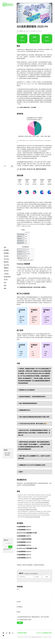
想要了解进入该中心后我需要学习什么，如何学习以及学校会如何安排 (34, 457)
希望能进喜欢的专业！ (25, 410)
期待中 (21, 472)
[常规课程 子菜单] (9, 253)
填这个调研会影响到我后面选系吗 (28, 403)
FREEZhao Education (28, 637)
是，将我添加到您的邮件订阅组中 (24, 619)
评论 (18, 589)
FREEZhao (49, 637)
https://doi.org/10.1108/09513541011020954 (27, 509)
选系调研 (34, 31)
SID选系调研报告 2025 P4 (24, 551)
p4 (40, 31)
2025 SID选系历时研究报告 (24, 539)
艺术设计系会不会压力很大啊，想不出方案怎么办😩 (33, 423)
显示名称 (19, 601)
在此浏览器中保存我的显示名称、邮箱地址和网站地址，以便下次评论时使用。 (34, 616)
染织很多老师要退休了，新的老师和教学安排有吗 (32, 396)
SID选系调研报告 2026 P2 (24, 529)
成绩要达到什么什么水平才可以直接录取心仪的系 (32, 465)
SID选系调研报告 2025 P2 (24, 557)
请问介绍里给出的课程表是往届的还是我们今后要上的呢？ (34, 417)
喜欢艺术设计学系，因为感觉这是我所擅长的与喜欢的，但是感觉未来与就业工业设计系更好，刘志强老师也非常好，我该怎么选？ (34, 433)
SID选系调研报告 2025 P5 (24, 545)
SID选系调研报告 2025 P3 (24, 554)
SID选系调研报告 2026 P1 (24, 536)
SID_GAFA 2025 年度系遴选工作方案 (27, 548)
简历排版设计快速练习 (22, 632)
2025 (39, 31)
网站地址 (18, 611)
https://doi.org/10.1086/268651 (42, 502)
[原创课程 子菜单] (9, 250)
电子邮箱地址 (20, 606)
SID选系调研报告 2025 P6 (24, 542)
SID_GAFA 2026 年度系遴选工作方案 (27, 533)
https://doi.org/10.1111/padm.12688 (32, 516)
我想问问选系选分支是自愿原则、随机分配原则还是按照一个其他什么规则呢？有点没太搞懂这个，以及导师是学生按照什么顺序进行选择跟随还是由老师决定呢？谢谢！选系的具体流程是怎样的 (34, 445)
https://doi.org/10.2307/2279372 (38, 498)
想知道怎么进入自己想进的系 (27, 390)
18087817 (40, 637)
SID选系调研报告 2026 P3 (24, 526)
